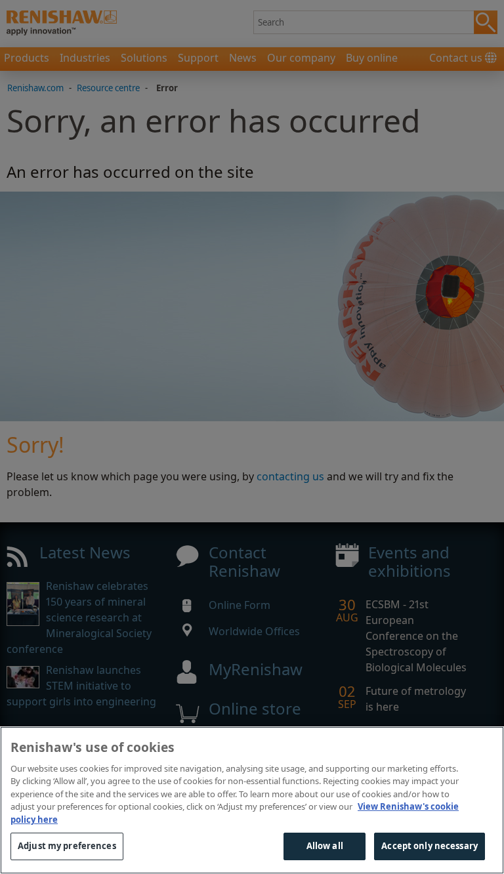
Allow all (324, 846)
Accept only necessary (429, 846)
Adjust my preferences (67, 846)
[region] (252, 800)
